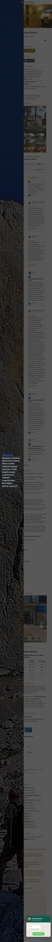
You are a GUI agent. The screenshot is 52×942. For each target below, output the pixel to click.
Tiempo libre (6, 477)
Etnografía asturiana (8, 472)
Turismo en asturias (8, 463)
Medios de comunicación (9, 486)
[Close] (22, 2)
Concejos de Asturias (8, 480)
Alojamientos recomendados (11, 458)
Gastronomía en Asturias (10, 466)
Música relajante (7, 483)
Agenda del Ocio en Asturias (11, 461)
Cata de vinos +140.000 (9, 469)
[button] (49, 917)
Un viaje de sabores (8, 475)
